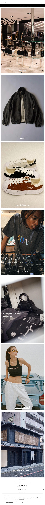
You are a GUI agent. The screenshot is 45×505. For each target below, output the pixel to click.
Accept (22, 502)
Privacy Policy (21, 499)
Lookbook (25, 407)
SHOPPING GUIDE (22, 489)
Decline (34, 502)
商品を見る (18, 407)
